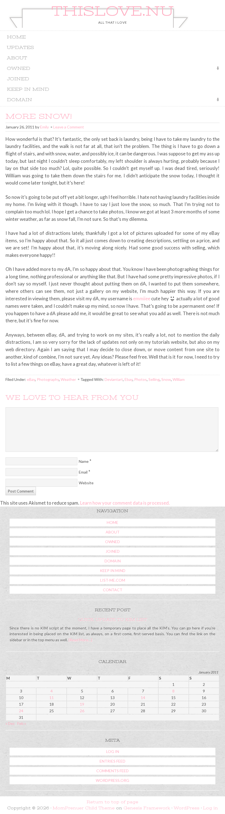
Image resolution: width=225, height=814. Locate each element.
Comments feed (112, 770)
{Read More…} (80, 639)
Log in (112, 751)
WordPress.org (112, 780)
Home (16, 37)
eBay (31, 379)
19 (82, 704)
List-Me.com (112, 580)
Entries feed (112, 761)
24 (21, 710)
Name (84, 461)
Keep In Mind (28, 89)
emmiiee (141, 298)
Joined (18, 78)
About (17, 58)
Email (83, 472)
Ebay (129, 379)
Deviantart (114, 379)
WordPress (186, 808)
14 (143, 697)
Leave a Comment (68, 127)
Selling (154, 379)
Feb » (21, 723)
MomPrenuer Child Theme (84, 808)
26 (82, 710)
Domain (17, 100)
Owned (16, 69)
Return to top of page (112, 802)
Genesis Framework (146, 808)
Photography (48, 379)
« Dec (10, 723)
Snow (166, 379)
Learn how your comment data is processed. (125, 503)
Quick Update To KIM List (112, 619)
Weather (68, 379)
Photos (140, 379)
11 (51, 697)
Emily (44, 127)
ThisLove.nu (112, 11)
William (179, 379)
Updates (20, 47)
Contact (112, 589)
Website (86, 482)
